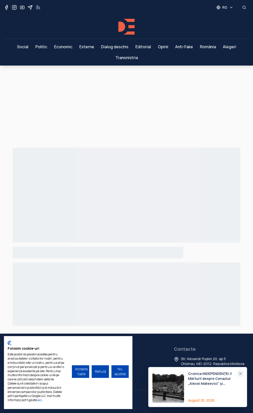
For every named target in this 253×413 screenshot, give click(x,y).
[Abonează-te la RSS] (38, 7)
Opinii (163, 46)
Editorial (143, 46)
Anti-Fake (184, 46)
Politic (41, 46)
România (208, 46)
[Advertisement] (126, 102)
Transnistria (126, 57)
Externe (86, 46)
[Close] (240, 373)
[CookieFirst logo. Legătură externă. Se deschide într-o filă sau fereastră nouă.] (9, 343)
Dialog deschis (114, 46)
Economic (63, 46)
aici (39, 400)
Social (22, 46)
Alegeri (229, 46)
